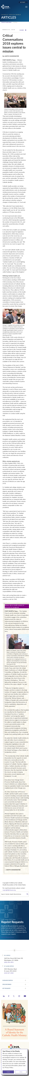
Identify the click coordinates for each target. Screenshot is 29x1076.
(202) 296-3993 (8, 962)
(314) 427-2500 (8, 973)
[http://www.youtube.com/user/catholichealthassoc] (25, 996)
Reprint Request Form (7, 937)
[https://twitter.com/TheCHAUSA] (13, 996)
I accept (8, 1071)
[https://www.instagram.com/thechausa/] (19, 996)
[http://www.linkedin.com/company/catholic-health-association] (4, 996)
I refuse (20, 1071)
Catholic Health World (6, 22)
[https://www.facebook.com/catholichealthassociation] (8, 996)
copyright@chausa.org (9, 890)
